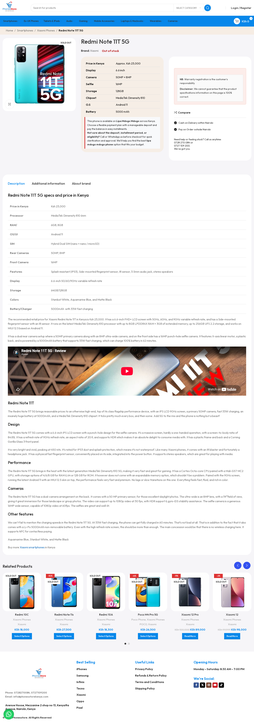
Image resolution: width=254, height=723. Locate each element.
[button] (8, 714)
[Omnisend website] (127, 413)
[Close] (170, 306)
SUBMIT (127, 397)
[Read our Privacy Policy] (166, 387)
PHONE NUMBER (95, 340)
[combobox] (92, 348)
